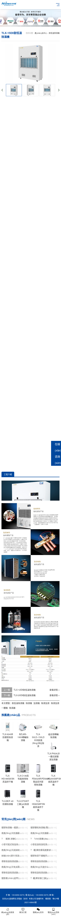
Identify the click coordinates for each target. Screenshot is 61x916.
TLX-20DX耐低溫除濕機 (25, 695)
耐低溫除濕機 (54, 33)
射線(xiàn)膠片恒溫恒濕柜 (11, 855)
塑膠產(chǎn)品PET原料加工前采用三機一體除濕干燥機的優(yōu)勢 (11, 878)
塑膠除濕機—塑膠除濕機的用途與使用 (11, 827)
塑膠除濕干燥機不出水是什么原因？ (40, 855)
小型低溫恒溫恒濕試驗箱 (40, 844)
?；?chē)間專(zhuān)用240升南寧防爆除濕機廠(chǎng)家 (40, 838)
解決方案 (23, 912)
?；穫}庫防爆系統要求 (40, 849)
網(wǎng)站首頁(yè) (7, 913)
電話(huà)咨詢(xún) (53, 913)
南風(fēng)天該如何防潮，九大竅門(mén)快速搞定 (11, 849)
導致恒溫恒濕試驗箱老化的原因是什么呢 (11, 861)
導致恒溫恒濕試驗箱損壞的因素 (40, 872)
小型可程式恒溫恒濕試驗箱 (11, 844)
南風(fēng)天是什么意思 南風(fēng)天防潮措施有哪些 (40, 866)
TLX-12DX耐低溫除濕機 (25, 689)
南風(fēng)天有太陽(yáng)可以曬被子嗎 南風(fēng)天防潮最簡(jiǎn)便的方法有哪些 (11, 866)
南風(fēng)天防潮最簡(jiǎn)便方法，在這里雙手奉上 (11, 833)
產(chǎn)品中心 (41, 33)
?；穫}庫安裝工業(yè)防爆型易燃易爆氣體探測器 (40, 878)
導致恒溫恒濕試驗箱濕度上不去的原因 (11, 872)
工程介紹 (8, 474)
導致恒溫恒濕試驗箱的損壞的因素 (40, 861)
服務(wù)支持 (38, 912)
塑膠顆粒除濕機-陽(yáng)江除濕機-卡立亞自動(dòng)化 (40, 827)
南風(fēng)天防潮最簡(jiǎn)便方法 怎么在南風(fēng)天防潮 (40, 833)
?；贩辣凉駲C (8, 838)
